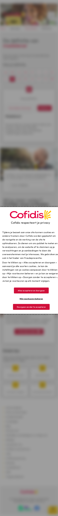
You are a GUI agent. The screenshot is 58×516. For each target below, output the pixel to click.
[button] (31, 290)
